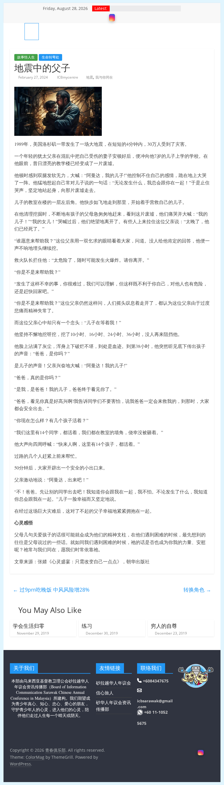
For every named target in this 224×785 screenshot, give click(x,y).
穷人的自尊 (164, 625)
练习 (87, 625)
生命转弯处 (50, 57)
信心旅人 (104, 693)
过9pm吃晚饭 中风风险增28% (51, 589)
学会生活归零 (28, 625)
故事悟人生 (26, 57)
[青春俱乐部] (17, 31)
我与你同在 (104, 77)
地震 (89, 77)
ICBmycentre (68, 77)
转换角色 (197, 589)
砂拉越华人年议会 (113, 683)
